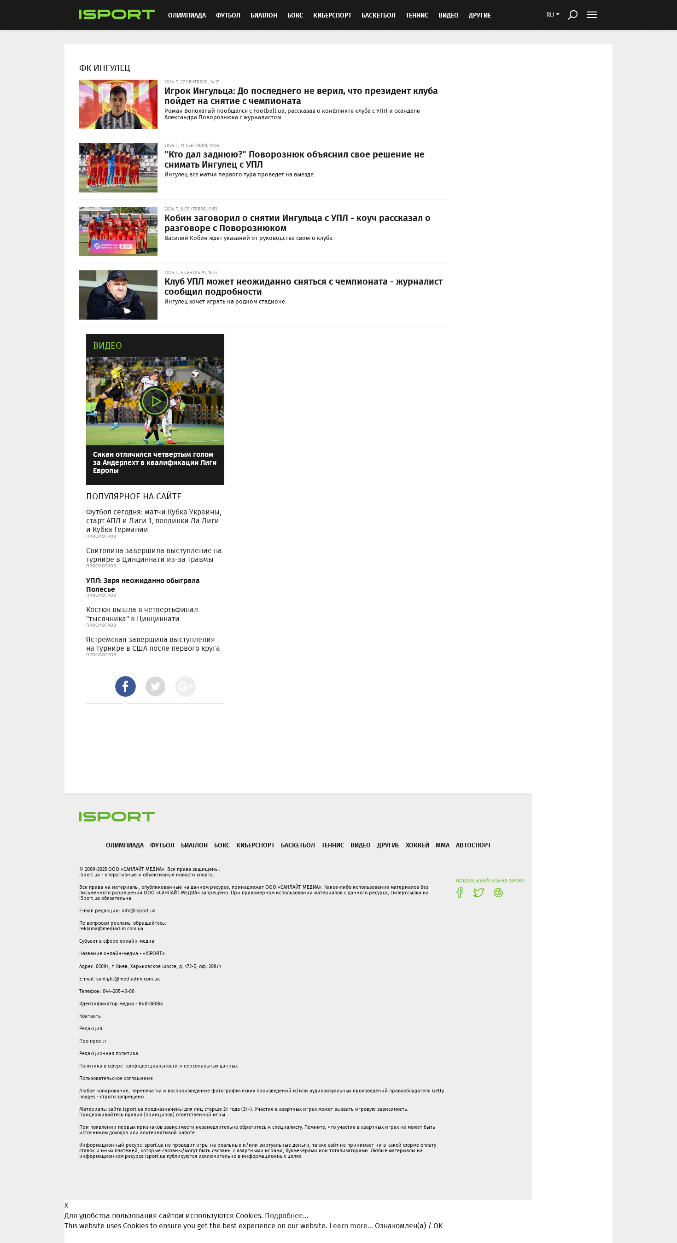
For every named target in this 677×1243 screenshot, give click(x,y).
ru (550, 14)
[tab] (125, 686)
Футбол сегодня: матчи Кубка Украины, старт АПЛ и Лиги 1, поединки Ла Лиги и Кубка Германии (154, 521)
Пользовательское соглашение (116, 1078)
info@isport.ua (139, 910)
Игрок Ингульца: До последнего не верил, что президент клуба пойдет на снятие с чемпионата (301, 95)
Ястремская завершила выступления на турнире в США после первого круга (153, 644)
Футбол (228, 15)
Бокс (295, 15)
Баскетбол (379, 15)
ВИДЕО (448, 15)
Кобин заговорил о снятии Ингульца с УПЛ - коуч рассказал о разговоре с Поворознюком (297, 222)
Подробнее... (287, 1215)
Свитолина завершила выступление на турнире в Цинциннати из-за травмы (154, 555)
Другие (480, 15)
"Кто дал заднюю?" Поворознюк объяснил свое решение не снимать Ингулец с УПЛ (294, 159)
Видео (107, 345)
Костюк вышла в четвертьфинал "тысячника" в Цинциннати (142, 614)
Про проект (92, 1041)
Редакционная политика (108, 1053)
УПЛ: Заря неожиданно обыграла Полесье (143, 584)
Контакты (90, 1016)
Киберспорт (332, 15)
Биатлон (264, 15)
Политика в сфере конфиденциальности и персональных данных (158, 1065)
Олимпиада (187, 15)
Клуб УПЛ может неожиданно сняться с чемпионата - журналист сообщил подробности (303, 286)
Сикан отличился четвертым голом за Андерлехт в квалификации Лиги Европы (154, 462)
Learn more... (351, 1225)
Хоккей (417, 845)
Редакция (90, 1028)
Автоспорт (473, 845)
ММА (442, 845)
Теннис (417, 15)
